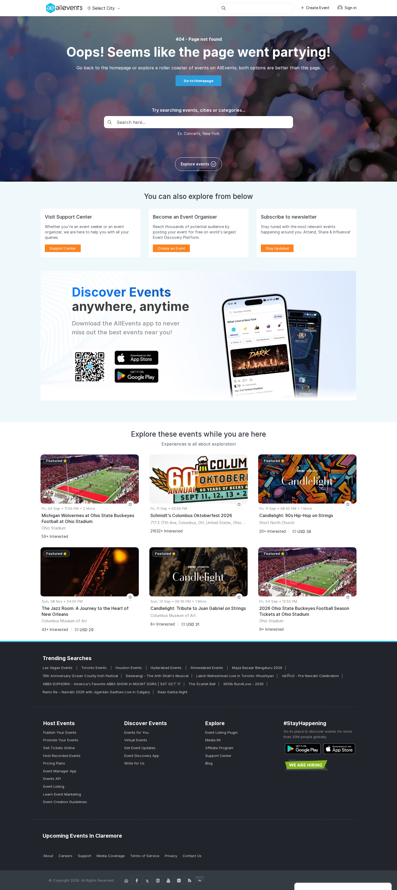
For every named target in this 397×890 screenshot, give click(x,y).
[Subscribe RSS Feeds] (189, 880)
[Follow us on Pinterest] (179, 880)
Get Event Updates (140, 748)
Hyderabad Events (167, 667)
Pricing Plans (54, 763)
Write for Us (134, 763)
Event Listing (53, 786)
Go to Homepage (198, 81)
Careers (65, 856)
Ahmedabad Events (207, 667)
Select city (103, 8)
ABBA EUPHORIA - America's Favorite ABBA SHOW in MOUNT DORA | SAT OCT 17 (112, 684)
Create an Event (171, 248)
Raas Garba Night (172, 692)
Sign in (350, 7)
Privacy (171, 856)
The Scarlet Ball (202, 684)
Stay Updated (277, 248)
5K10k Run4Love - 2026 (243, 684)
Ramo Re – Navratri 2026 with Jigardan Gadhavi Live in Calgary (96, 692)
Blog (209, 763)
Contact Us (192, 856)
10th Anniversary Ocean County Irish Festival (80, 676)
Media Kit (213, 740)
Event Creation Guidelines (65, 802)
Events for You (136, 732)
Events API (52, 778)
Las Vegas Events (58, 667)
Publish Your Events (59, 732)
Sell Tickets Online (59, 748)
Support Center (218, 755)
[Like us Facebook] (137, 880)
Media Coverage (111, 856)
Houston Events (129, 667)
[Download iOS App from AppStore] (339, 748)
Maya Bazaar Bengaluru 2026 (257, 667)
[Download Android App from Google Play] (303, 748)
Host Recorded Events (61, 755)
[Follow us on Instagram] (158, 880)
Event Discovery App (141, 755)
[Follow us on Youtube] (168, 880)
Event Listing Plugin (221, 732)
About (48, 856)
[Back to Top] (199, 880)
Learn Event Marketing (62, 794)
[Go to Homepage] (126, 880)
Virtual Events (135, 740)
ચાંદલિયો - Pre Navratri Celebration (310, 676)
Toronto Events (94, 667)
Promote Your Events (60, 740)
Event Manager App (59, 771)
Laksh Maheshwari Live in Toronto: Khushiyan (235, 676)
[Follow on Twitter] (147, 880)
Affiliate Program (219, 748)
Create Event (317, 7)
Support (84, 856)
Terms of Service (144, 856)
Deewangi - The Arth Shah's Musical (157, 676)
